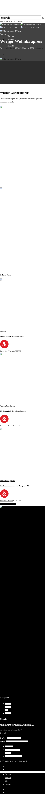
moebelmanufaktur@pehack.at (17, 741)
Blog (9, 43)
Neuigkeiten (10, 406)
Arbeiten (11, 39)
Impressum (9, 746)
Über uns (11, 36)
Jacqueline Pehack (6, 351)
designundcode (22, 761)
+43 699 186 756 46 (14, 738)
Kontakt (11, 46)
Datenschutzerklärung (12, 750)
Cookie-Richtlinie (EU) (13, 756)
